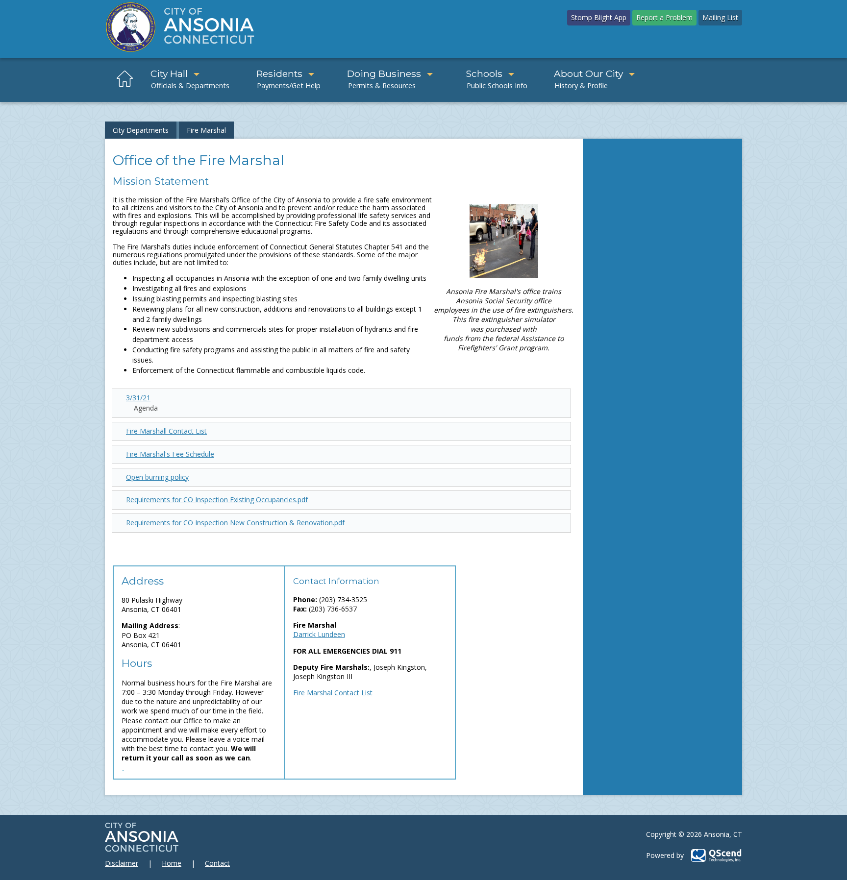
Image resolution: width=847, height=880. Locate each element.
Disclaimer (121, 863)
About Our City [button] (588, 73)
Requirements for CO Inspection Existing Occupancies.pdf (217, 499)
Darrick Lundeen (319, 634)
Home (171, 863)
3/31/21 (138, 397)
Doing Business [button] (384, 73)
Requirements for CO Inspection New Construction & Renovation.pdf (235, 522)
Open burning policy (157, 477)
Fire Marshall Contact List (166, 431)
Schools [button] (484, 73)
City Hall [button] (169, 73)
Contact (217, 863)
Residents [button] (279, 73)
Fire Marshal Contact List (333, 692)
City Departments (141, 130)
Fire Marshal (206, 130)
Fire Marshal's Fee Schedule (170, 454)
